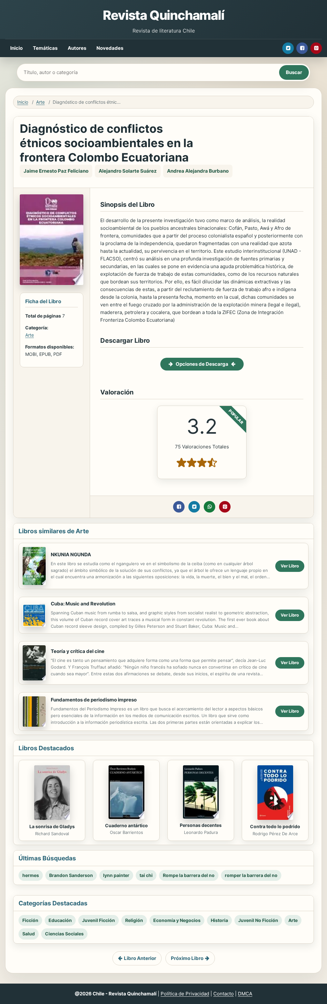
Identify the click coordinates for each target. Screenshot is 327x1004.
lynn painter (116, 875)
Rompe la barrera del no (189, 875)
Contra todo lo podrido (275, 826)
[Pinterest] (316, 48)
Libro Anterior (140, 958)
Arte (40, 102)
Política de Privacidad (185, 994)
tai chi (146, 875)
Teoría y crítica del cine (77, 651)
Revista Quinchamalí (163, 15)
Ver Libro (290, 565)
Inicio (16, 48)
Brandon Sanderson (71, 875)
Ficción (30, 920)
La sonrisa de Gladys (52, 826)
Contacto (223, 994)
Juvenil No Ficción (258, 920)
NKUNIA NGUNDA (71, 554)
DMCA (245, 994)
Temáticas (45, 48)
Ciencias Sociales (64, 933)
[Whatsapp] (209, 507)
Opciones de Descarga (202, 364)
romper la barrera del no (251, 875)
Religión (134, 920)
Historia (219, 920)
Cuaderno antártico (126, 825)
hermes (30, 875)
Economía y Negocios (177, 920)
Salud (28, 933)
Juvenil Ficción (98, 920)
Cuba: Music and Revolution (83, 604)
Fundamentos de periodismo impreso (94, 700)
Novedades (109, 48)
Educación (60, 920)
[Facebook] (302, 48)
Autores (77, 48)
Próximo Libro (187, 958)
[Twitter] (288, 48)
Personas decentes (201, 825)
